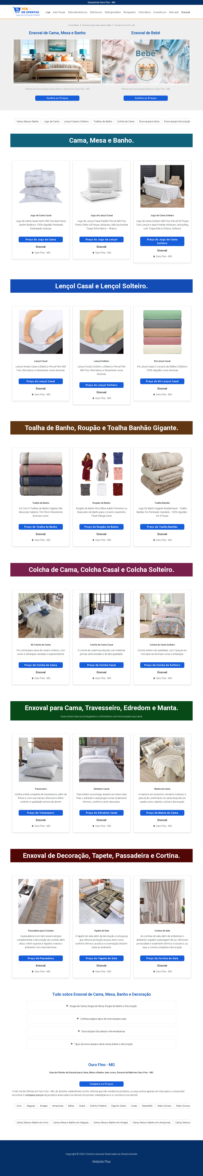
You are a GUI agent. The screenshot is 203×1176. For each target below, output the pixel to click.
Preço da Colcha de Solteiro (162, 665)
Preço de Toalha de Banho (40, 526)
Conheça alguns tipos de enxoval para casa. (103, 1018)
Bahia (71, 1105)
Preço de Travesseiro (40, 812)
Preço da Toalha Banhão (162, 526)
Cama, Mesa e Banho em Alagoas (71, 1122)
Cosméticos (159, 12)
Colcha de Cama (125, 121)
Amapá (43, 1105)
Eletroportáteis (113, 12)
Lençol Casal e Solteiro (76, 121)
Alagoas (31, 1105)
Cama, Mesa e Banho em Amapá (110, 1122)
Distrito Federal (98, 1105)
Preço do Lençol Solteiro (102, 385)
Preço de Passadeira (41, 958)
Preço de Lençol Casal (41, 381)
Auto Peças (59, 12)
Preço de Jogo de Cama (41, 239)
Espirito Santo (118, 1105)
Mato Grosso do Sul (186, 1105)
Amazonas (57, 1105)
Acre (19, 1105)
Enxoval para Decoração (177, 121)
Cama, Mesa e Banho (28, 121)
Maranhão (147, 1105)
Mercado (174, 12)
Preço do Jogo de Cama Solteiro (162, 241)
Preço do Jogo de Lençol (102, 239)
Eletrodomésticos (77, 12)
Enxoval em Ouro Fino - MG (125, 25)
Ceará (82, 1105)
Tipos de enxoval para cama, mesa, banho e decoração (103, 1044)
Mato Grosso (164, 1105)
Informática (144, 12)
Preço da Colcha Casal (101, 665)
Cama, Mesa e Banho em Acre (32, 1122)
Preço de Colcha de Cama (40, 665)
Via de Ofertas (73, 25)
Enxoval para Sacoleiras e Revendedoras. (103, 1031)
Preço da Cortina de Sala (162, 958)
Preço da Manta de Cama (162, 812)
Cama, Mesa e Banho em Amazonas (152, 1122)
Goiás (134, 1105)
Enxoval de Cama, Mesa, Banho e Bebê (96, 25)
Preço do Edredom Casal (101, 812)
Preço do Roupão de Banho (102, 526)
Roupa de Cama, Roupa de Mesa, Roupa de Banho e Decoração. (103, 1006)
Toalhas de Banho (102, 121)
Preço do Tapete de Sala (101, 958)
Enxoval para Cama (149, 121)
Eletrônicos (96, 12)
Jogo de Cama (51, 121)
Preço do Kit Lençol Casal (162, 381)
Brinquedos (129, 12)
